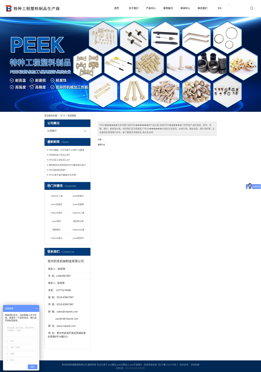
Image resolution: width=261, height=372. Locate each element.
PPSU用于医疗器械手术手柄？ (63, 175)
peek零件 (56, 221)
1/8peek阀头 (57, 213)
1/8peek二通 (57, 196)
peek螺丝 (112, 365)
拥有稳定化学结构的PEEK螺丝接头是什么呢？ (68, 165)
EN (219, 8)
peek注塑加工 (123, 365)
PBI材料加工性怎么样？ (60, 155)
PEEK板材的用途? (57, 170)
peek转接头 (78, 196)
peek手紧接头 (136, 365)
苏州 (131, 368)
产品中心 (151, 8)
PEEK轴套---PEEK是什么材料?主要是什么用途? (68, 150)
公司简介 (52, 131)
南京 (136, 368)
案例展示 (168, 8)
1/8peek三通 (78, 213)
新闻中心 (185, 8)
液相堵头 (56, 229)
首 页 (62, 115)
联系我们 (202, 8)
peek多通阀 (78, 204)
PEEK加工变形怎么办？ (60, 160)
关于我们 (134, 8)
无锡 (140, 368)
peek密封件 (78, 238)
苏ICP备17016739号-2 (168, 365)
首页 (116, 8)
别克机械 (195, 365)
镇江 (143, 368)
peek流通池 (56, 204)
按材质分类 (78, 221)
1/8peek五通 (78, 229)
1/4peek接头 (57, 238)
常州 (127, 368)
